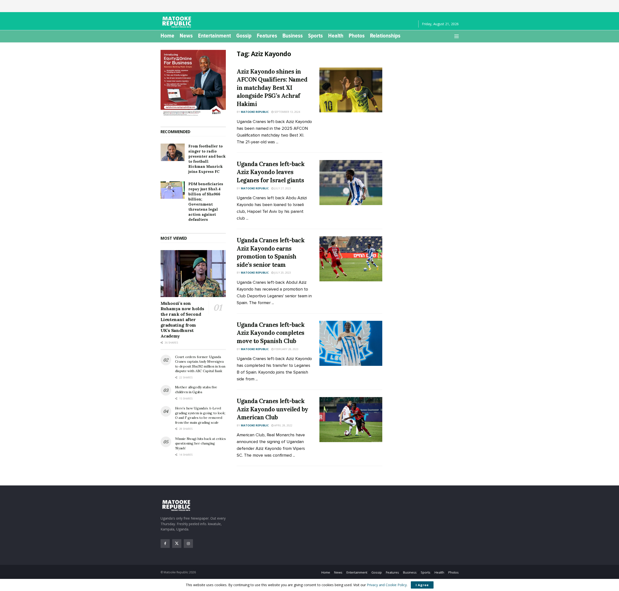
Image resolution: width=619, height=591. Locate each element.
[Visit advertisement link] (193, 83)
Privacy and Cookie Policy (387, 585)
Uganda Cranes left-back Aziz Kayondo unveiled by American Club (272, 409)
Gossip (243, 35)
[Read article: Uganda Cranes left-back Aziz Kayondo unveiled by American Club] (350, 419)
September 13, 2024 (286, 112)
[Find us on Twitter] (176, 543)
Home (167, 35)
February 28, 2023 (285, 349)
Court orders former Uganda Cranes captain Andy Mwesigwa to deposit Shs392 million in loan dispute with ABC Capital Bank (200, 364)
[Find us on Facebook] (165, 543)
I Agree (422, 585)
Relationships (385, 35)
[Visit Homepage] (177, 22)
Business (292, 35)
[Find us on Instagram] (188, 543)
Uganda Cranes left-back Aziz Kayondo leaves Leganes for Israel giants (270, 172)
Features (267, 35)
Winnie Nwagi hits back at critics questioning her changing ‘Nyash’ (200, 443)
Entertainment (214, 35)
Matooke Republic (255, 112)
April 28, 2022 (282, 425)
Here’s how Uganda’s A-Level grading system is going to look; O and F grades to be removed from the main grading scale (200, 415)
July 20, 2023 (282, 272)
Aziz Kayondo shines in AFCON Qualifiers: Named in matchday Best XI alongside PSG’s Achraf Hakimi (272, 88)
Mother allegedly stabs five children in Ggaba (196, 389)
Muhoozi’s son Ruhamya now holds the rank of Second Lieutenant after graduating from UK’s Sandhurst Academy (182, 319)
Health (335, 35)
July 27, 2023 (282, 188)
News (186, 35)
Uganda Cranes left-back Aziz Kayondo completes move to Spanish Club (270, 333)
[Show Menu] (456, 36)
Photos (357, 35)
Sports (315, 35)
